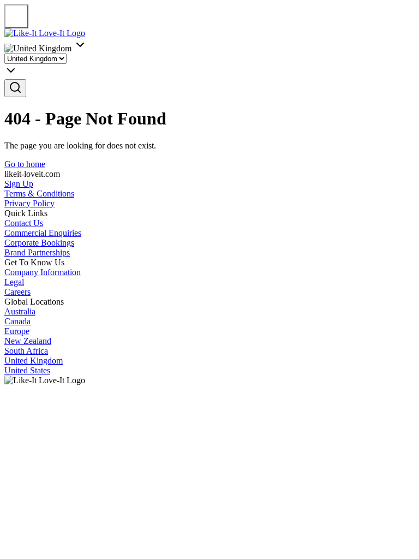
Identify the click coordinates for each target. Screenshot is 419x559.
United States (27, 370)
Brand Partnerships (37, 252)
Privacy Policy (29, 203)
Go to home (24, 164)
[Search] (15, 88)
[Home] (44, 33)
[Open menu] (16, 16)
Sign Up (18, 183)
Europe (16, 331)
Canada (17, 321)
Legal (14, 282)
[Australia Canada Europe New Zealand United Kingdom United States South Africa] (209, 66)
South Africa (26, 350)
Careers (17, 291)
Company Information (42, 272)
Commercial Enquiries (42, 232)
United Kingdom (33, 360)
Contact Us (23, 223)
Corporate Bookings (39, 242)
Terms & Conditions (39, 193)
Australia (19, 311)
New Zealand (27, 341)
